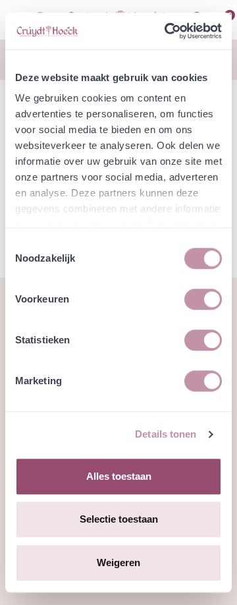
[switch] (203, 299)
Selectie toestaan (119, 519)
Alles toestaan (118, 476)
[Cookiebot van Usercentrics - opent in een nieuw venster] (167, 31)
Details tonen (165, 434)
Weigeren (118, 562)
